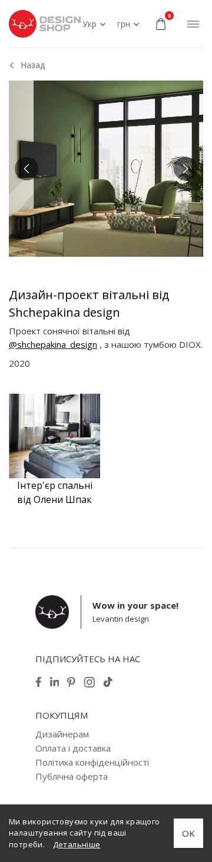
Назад (33, 65)
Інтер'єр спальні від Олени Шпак (54, 492)
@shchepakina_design (53, 344)
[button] (26, 168)
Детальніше (77, 844)
